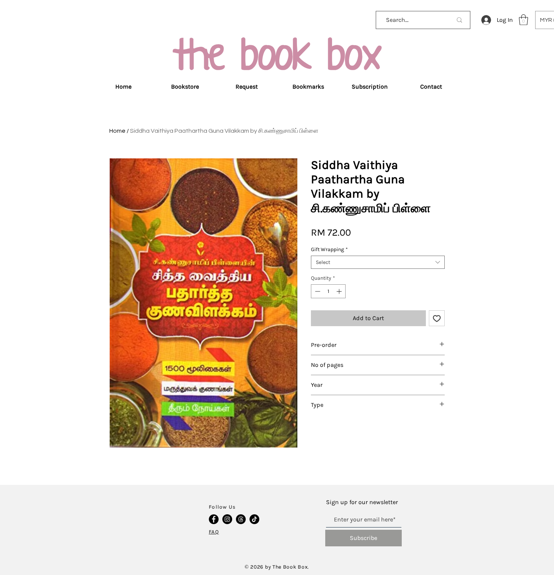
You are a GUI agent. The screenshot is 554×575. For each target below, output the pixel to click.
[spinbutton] (328, 291)
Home (117, 131)
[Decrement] (316, 291)
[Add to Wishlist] (437, 318)
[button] (523, 19)
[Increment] (339, 291)
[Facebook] (214, 519)
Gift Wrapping (329, 249)
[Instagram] (227, 519)
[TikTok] (254, 519)
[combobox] (378, 262)
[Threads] (241, 519)
